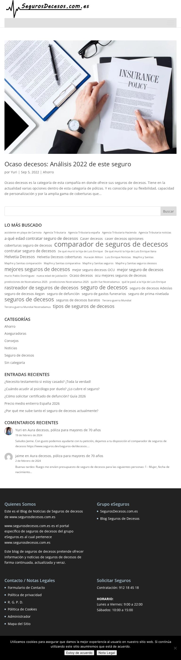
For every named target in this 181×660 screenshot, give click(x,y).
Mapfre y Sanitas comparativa (62, 263)
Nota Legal (107, 653)
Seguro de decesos (19, 355)
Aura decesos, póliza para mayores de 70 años (64, 430)
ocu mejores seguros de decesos (120, 275)
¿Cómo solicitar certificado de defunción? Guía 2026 (45, 396)
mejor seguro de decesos (140, 269)
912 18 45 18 (129, 587)
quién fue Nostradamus (105, 281)
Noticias (10, 348)
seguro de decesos (104, 287)
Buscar (168, 211)
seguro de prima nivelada (148, 293)
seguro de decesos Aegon (24, 293)
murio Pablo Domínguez (19, 275)
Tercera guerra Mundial (116, 300)
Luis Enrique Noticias (118, 257)
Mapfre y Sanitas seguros (97, 263)
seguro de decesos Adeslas (151, 288)
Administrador (19, 616)
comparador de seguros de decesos (111, 244)
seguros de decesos (29, 299)
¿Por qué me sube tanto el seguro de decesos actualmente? (51, 410)
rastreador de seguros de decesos (41, 288)
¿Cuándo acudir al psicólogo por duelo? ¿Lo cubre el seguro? (51, 389)
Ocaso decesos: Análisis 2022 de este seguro (67, 164)
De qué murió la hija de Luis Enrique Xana (130, 251)
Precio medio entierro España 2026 (32, 403)
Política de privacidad (25, 595)
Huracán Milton (93, 257)
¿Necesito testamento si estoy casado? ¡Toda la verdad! (47, 381)
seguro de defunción (63, 293)
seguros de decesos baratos (78, 300)
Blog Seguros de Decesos (120, 518)
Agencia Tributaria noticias (155, 232)
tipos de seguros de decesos (84, 306)
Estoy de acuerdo (79, 653)
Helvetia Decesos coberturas (59, 257)
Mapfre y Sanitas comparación (23, 263)
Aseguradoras (15, 333)
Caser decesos (91, 238)
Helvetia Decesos (19, 256)
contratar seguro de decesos (30, 250)
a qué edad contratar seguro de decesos (41, 238)
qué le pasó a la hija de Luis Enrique (144, 281)
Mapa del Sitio (19, 623)
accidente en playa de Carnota (22, 232)
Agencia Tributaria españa (84, 232)
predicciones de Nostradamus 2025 (25, 281)
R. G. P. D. (15, 602)
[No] (175, 648)
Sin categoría (14, 362)
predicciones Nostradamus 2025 (69, 281)
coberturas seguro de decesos (28, 245)
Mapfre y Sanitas (143, 257)
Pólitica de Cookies (22, 609)
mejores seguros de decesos (37, 269)
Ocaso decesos (81, 275)
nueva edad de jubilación (52, 275)
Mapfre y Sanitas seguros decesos (136, 263)
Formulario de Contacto (26, 587)
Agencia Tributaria (55, 232)
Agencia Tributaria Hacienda (119, 232)
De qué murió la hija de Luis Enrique (80, 251)
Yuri (14, 172)
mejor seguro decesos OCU (93, 270)
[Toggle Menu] (170, 22)
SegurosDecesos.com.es (119, 511)
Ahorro (48, 172)
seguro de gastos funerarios (104, 293)
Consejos (11, 340)
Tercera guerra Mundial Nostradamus (27, 307)
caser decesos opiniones (124, 238)
